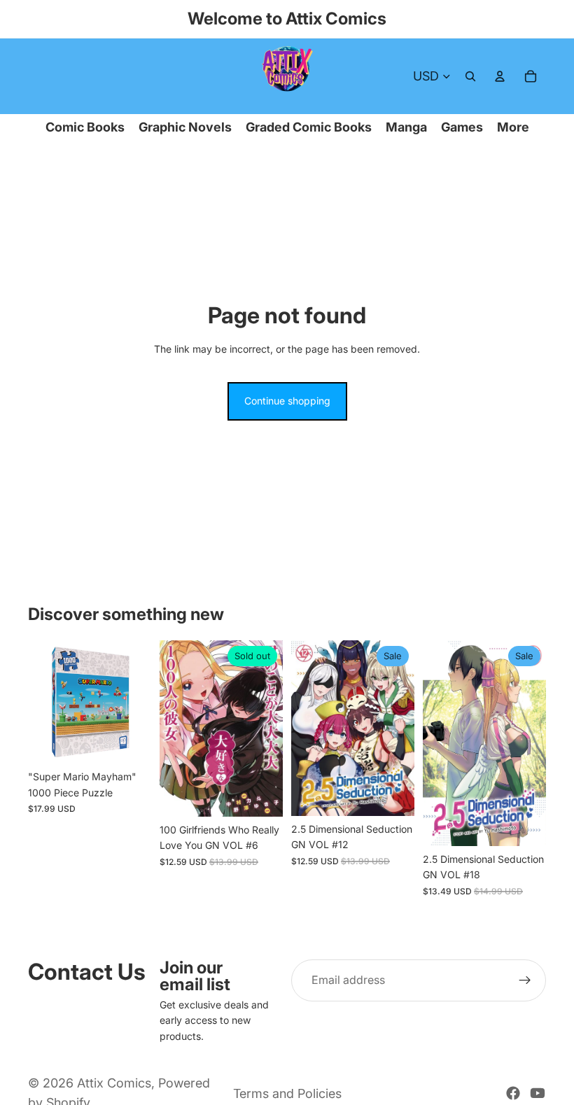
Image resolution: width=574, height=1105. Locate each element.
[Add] (129, 742)
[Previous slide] (43, 702)
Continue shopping (287, 401)
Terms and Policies (287, 1093)
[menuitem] (513, 127)
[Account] (499, 76)
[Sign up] (525, 980)
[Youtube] (537, 1093)
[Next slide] (135, 702)
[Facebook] (513, 1093)
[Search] (470, 76)
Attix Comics (114, 1083)
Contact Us (87, 971)
